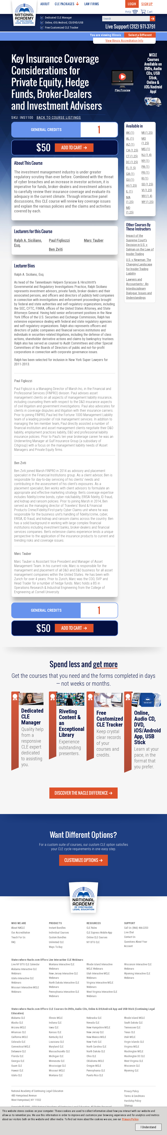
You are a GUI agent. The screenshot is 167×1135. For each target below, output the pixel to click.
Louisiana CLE (56, 1041)
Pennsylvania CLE (96, 1070)
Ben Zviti (56, 249)
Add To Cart (71, 147)
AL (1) (130, 139)
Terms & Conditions (134, 1096)
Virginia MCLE (131, 1046)
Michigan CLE (56, 1056)
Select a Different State (140, 36)
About (45, 4)
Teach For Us (18, 937)
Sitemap (128, 1105)
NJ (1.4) (147, 155)
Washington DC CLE (134, 1056)
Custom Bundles (57, 937)
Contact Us (129, 937)
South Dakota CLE (133, 1022)
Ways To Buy (55, 947)
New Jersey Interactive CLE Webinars (63, 975)
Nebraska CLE (94, 1017)
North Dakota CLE (96, 1051)
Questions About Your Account (135, 944)
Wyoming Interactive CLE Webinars (137, 975)
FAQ (13, 942)
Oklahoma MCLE (95, 1061)
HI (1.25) (131, 186)
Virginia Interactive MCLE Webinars (100, 985)
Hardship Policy (132, 1100)
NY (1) (145, 161)
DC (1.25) (132, 162)
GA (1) (130, 174)
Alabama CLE (18, 1017)
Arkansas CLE (18, 1032)
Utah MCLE (129, 1037)
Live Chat (129, 932)
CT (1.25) (132, 156)
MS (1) (146, 149)
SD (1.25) (147, 184)
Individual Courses (59, 932)
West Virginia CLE (133, 1061)
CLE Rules (92, 927)
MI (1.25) (147, 133)
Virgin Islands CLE (134, 1041)
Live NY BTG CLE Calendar (25, 964)
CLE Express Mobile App (99, 932)
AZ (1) (130, 144)
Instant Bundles (57, 927)
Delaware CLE (18, 1051)
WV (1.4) (147, 196)
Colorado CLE (18, 1041)
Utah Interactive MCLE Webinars (98, 975)
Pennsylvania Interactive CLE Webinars (64, 994)
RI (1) (145, 178)
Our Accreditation (20, 932)
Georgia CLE (17, 1061)
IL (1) (129, 191)
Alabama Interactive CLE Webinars (24, 971)
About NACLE (18, 927)
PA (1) (145, 167)
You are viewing (105, 35)
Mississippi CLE (57, 1065)
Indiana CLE (55, 1022)
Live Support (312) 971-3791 (130, 26)
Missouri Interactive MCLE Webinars (25, 989)
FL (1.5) (131, 168)
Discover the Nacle (81, 793)
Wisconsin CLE (132, 1065)
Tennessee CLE (132, 1027)
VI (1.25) (147, 190)
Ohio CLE (91, 1056)
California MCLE (19, 1037)
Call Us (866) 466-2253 (136, 927)
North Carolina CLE (96, 1046)
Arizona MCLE (18, 1027)
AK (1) (130, 133)
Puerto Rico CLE (95, 1075)
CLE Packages (64, 4)
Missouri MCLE (57, 1070)
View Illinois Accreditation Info (124, 40)
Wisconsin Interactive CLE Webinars (138, 966)
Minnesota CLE (57, 1061)
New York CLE (94, 1041)
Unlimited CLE (56, 942)
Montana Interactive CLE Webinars (61, 966)
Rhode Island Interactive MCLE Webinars (99, 966)
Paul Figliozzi (59, 240)
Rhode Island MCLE (134, 1017)
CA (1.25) (132, 150)
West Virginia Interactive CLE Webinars (102, 994)
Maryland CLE (56, 1046)
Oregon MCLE (94, 1065)
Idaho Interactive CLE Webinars (22, 980)
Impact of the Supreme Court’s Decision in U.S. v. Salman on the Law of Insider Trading (140, 245)
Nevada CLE (93, 1022)
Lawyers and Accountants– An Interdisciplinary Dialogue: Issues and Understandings (139, 288)
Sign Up (147, 4)
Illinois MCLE (56, 1017)
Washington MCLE (133, 1051)
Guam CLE (16, 1065)
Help (128, 11)
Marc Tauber (94, 240)
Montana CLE (56, 1075)
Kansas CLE (55, 1032)
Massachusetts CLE (59, 1051)
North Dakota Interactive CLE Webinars (64, 985)
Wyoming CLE (131, 1070)
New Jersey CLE (95, 1032)
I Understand (148, 1127)
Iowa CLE (53, 1027)
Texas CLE (129, 1032)
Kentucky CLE (56, 1037)
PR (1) (145, 173)
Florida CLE (17, 1056)
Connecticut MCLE (20, 1046)
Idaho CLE (16, 1075)
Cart (150, 11)
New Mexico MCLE (96, 1037)
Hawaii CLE (17, 1070)
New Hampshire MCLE (98, 1027)
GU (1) (130, 180)
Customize (81, 860)
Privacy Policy (130, 1119)
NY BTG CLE (93, 942)
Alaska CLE (17, 1022)
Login (132, 4)
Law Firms (91, 4)
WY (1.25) (148, 202)
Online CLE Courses (97, 937)
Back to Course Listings (59, 118)
